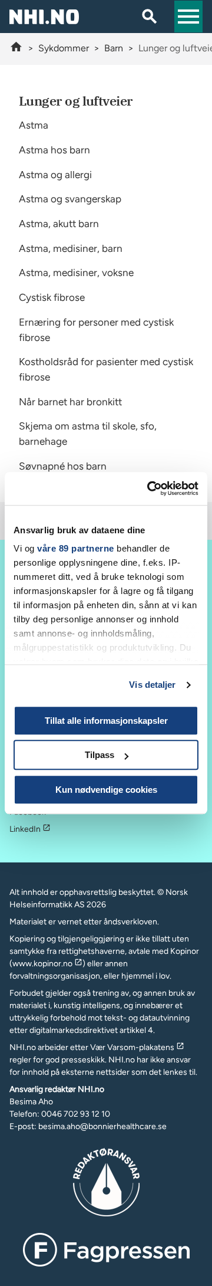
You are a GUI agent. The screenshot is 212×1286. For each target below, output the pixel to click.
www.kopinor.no (42, 964)
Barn (113, 48)
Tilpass (99, 755)
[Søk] (149, 16)
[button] (188, 16)
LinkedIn (25, 829)
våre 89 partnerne (75, 548)
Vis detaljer (152, 685)
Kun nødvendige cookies (106, 790)
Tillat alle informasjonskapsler (106, 721)
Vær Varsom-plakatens (132, 1047)
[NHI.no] (16, 48)
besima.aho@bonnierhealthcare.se (102, 1126)
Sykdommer (63, 48)
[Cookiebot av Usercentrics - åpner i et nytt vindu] (149, 488)
